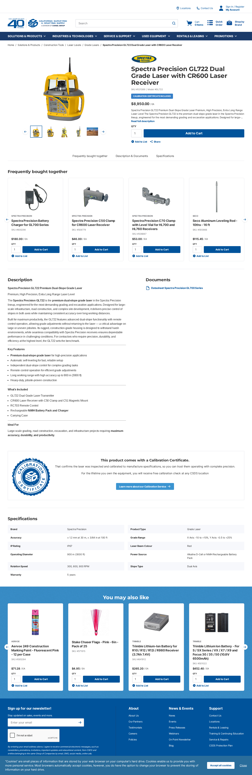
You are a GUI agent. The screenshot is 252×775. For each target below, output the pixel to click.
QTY (133, 126)
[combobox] (126, 23)
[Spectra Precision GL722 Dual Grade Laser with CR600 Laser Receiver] (36, 132)
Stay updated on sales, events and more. (30, 715)
